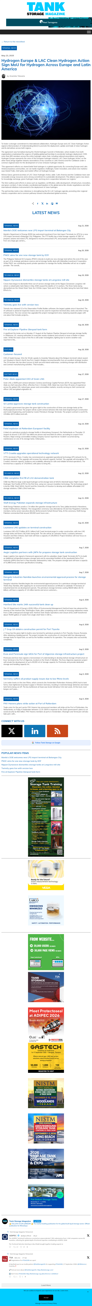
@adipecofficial (26, 1236)
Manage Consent (41, 1303)
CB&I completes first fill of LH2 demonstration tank (28, 478)
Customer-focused (12, 354)
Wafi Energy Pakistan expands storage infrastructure (30, 502)
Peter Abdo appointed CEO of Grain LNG (23, 379)
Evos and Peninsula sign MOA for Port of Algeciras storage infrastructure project (43, 654)
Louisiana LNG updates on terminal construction (27, 527)
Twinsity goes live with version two (21, 304)
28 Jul (35, 1236)
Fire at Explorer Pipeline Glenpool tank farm (25, 329)
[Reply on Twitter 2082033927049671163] (10, 1247)
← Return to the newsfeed (13, 41)
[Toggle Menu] (89, 32)
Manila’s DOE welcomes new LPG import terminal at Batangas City (37, 230)
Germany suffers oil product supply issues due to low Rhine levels (36, 678)
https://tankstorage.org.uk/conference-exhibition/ (42, 1274)
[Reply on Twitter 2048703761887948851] (10, 1276)
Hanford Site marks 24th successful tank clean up (28, 604)
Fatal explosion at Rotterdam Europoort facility (26, 428)
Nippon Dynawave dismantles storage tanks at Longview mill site (36, 280)
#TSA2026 (25, 1260)
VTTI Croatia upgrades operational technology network (31, 453)
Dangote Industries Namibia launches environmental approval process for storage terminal (44, 578)
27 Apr (24, 1258)
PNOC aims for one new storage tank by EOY (26, 255)
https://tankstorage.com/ (45, 1270)
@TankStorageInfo (40, 1264)
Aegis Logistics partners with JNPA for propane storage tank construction (40, 552)
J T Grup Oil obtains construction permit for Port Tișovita (31, 629)
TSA (11, 1257)
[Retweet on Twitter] (8, 1232)
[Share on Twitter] (42, 203)
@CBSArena (82, 1264)
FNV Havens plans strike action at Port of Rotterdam (29, 703)
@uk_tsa (17, 1258)
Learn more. (64, 1290)
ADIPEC (13, 1235)
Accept (46, 1297)
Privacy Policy (52, 1303)
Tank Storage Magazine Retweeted (21, 1232)
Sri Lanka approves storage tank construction (26, 403)
